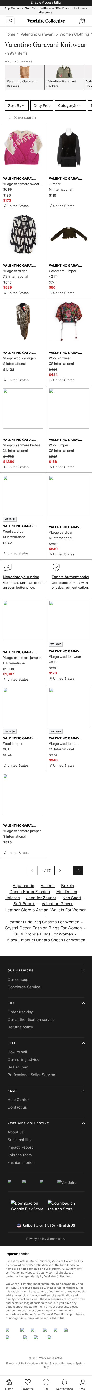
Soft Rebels (24, 904)
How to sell (17, 1052)
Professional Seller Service (31, 1074)
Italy (46, 1367)
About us (16, 1132)
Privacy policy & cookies (44, 1239)
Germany (66, 1363)
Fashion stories (21, 1162)
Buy (11, 1003)
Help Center (18, 1099)
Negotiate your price (21, 577)
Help (12, 1091)
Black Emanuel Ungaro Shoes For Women (46, 940)
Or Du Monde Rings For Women (43, 934)
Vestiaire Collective (28, 1123)
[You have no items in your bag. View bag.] (82, 21)
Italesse (12, 898)
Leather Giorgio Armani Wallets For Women (46, 910)
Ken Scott (72, 898)
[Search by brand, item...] (10, 20)
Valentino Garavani (37, 34)
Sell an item (18, 1067)
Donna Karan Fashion (29, 892)
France (10, 1363)
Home (10, 34)
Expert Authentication (71, 577)
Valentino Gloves (57, 904)
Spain (79, 1363)
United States (49, 1363)
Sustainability (20, 1139)
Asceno (48, 886)
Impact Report (20, 1147)
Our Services (20, 971)
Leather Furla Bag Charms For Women (43, 922)
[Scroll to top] (78, 870)
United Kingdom (28, 1363)
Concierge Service (24, 987)
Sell (12, 1043)
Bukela (67, 886)
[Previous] (33, 870)
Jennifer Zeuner (41, 898)
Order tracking (20, 1012)
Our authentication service (31, 1019)
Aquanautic (23, 886)
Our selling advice (23, 1059)
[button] (82, 21)
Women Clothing (74, 34)
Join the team (20, 1155)
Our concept (19, 979)
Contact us (17, 1107)
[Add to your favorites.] (40, 179)
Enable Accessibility (46, 2)
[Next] (59, 870)
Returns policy (20, 1027)
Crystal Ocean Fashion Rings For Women (43, 928)
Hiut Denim (66, 892)
